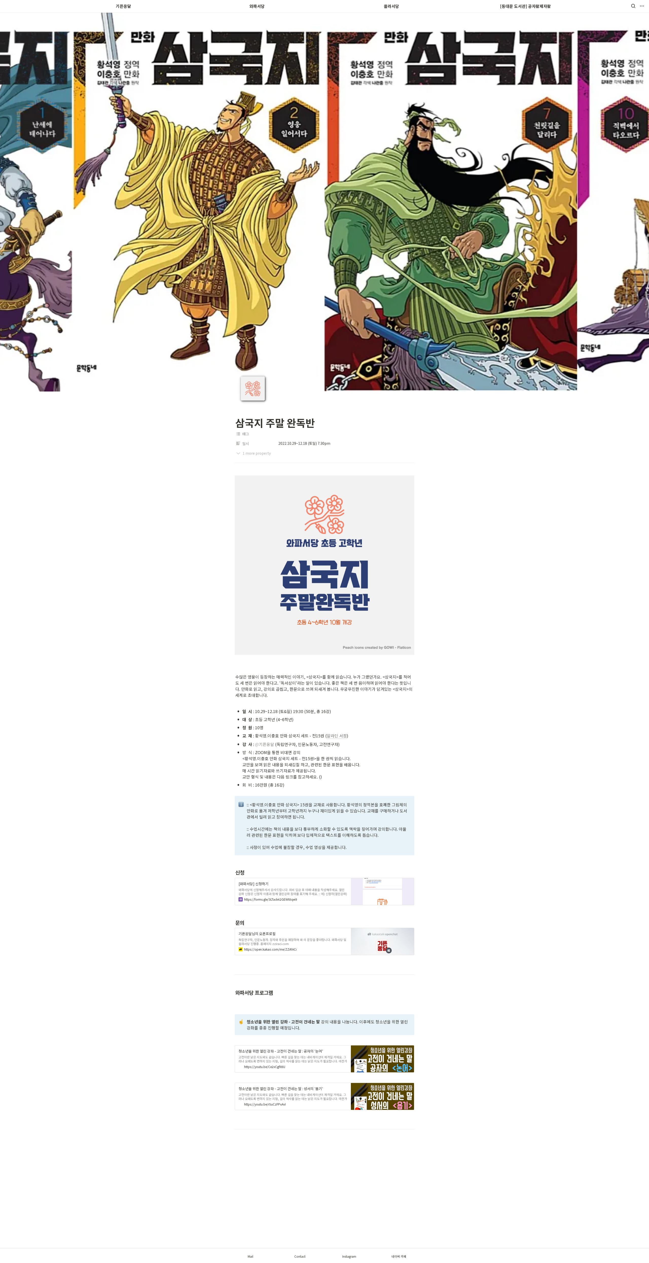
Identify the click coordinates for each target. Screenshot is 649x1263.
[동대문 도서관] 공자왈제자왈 (525, 6)
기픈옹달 (123, 6)
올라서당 (391, 6)
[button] (633, 6)
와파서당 (257, 6)
